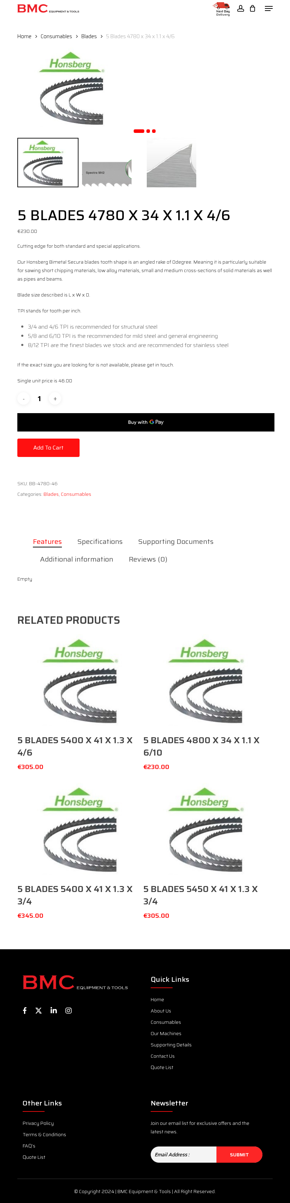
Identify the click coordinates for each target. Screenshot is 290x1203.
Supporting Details (171, 1045)
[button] (269, 8)
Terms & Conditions (44, 1134)
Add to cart (48, 447)
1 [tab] (139, 131)
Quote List (162, 1067)
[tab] (51, 541)
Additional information (76, 559)
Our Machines (166, 1033)
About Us (161, 1011)
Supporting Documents (176, 541)
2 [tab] (148, 131)
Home (24, 36)
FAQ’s (29, 1146)
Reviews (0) (148, 559)
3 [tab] (154, 131)
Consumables (56, 36)
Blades (89, 36)
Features (47, 541)
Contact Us (163, 1056)
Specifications (100, 541)
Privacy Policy (38, 1123)
